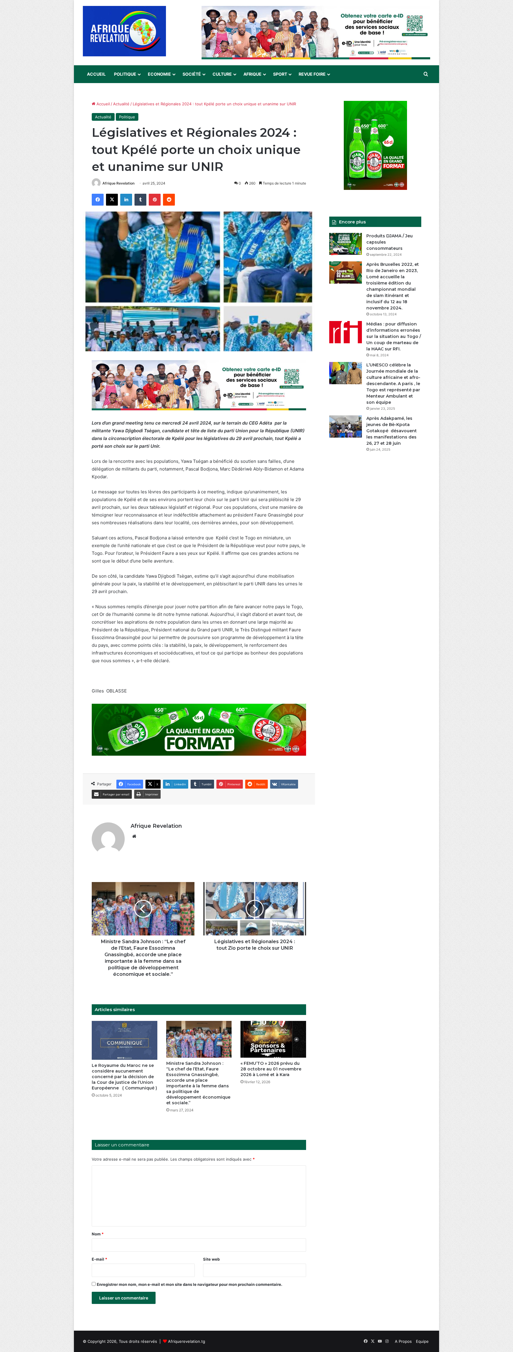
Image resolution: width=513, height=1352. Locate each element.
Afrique (252, 74)
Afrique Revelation (118, 183)
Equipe (422, 1341)
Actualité (121, 103)
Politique (125, 74)
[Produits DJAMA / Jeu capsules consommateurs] (345, 244)
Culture (222, 74)
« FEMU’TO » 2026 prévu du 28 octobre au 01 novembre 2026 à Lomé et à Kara (270, 1069)
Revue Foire (312, 74)
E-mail (99, 1259)
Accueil (96, 74)
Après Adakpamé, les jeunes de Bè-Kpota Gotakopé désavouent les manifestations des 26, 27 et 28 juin (391, 431)
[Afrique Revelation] (124, 31)
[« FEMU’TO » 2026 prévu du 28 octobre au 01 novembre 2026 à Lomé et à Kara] (273, 1039)
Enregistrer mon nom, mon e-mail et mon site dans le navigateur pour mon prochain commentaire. (189, 1284)
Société (192, 74)
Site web (211, 1259)
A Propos (403, 1341)
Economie (159, 74)
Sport (280, 74)
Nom (98, 1234)
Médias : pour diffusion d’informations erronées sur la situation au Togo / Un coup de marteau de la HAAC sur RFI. (393, 336)
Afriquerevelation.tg (186, 1341)
